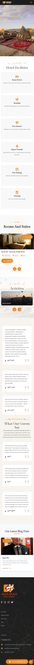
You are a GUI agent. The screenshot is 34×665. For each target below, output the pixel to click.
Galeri (2, 622)
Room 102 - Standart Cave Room (12, 252)
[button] (3, 30)
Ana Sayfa (3, 611)
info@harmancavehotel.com (11, 648)
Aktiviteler (3, 618)
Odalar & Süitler (5, 615)
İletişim (3, 625)
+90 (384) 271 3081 (9, 652)
